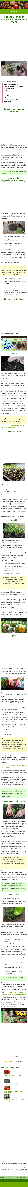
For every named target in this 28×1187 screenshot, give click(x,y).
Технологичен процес (10, 88)
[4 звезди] (9, 1061)
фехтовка (6, 95)
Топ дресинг (7, 101)
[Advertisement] (14, 39)
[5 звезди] (10, 1061)
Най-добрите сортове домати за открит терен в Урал (14, 1169)
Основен (2, 1177)
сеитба (6, 90)
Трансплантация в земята (11, 99)
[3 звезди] (8, 1061)
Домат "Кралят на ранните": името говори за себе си (14, 1164)
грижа (5, 97)
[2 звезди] (6, 1061)
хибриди (4, 173)
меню (15, 11)
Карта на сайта (20, 1177)
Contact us (10, 1177)
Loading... (4, 337)
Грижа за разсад (8, 93)
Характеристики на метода (11, 84)
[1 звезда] (5, 1061)
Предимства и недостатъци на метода (15, 86)
